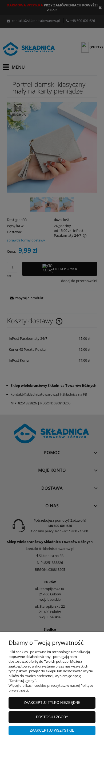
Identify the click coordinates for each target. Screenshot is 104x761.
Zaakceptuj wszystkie (52, 730)
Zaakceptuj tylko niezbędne (52, 703)
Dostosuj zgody (52, 717)
